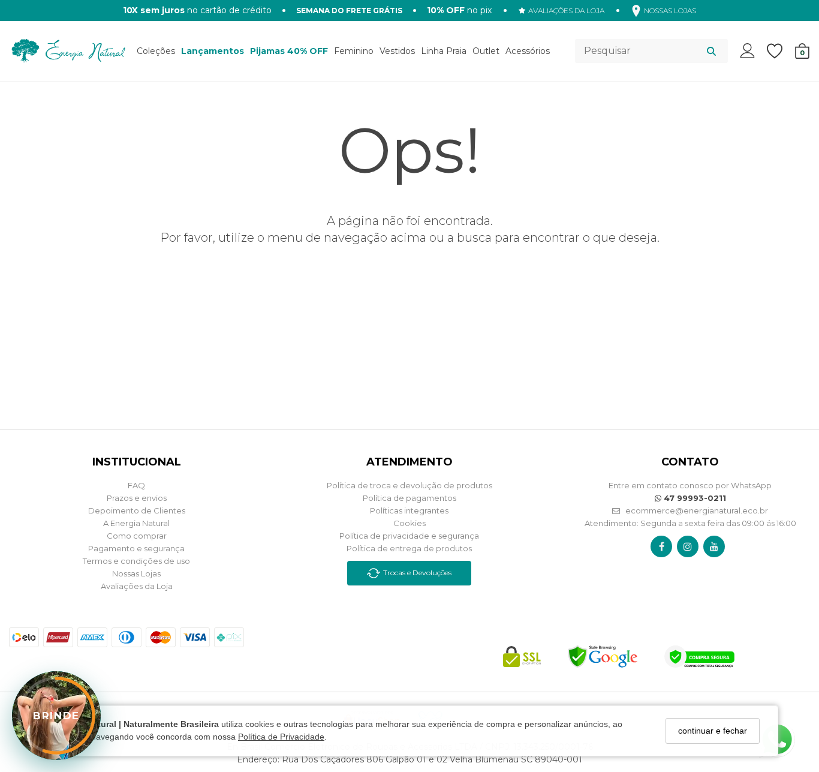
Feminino (354, 51)
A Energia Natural (136, 523)
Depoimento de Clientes (136, 510)
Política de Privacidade (281, 737)
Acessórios (527, 51)
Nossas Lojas (136, 573)
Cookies (409, 523)
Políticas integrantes (409, 510)
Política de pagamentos (409, 498)
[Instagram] (687, 546)
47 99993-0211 (693, 498)
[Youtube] (714, 546)
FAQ (136, 485)
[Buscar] (711, 51)
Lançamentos (212, 51)
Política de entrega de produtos (409, 548)
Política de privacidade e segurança (409, 535)
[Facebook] (661, 546)
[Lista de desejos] (780, 51)
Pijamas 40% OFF (289, 51)
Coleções (156, 51)
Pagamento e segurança (136, 548)
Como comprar (137, 535)
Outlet (485, 51)
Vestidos (397, 51)
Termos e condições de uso (136, 561)
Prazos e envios (137, 498)
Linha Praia (443, 51)
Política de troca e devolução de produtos (409, 485)
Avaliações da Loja (137, 586)
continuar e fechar (712, 730)
